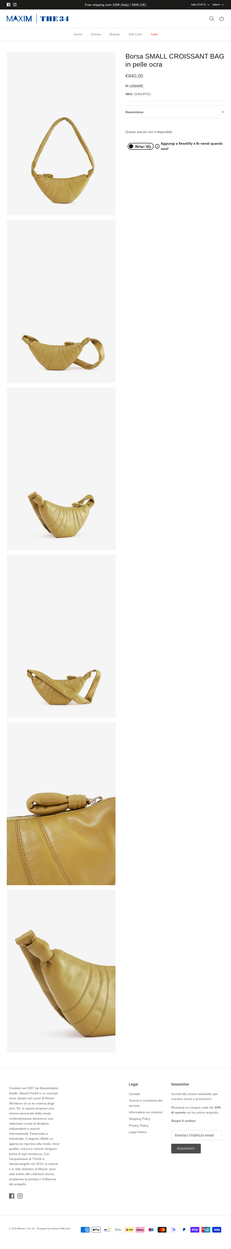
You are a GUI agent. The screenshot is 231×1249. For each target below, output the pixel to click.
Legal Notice (138, 1132)
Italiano (216, 4)
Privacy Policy (138, 1125)
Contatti (134, 1094)
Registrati (186, 1148)
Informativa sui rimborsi (145, 1112)
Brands (115, 34)
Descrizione (134, 112)
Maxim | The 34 (26, 1228)
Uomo (78, 34)
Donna (96, 34)
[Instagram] (14, 4)
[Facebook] (8, 4)
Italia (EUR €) (198, 4)
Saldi (154, 34)
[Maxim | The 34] (38, 18)
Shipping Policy (139, 1119)
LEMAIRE (136, 86)
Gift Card (135, 34)
